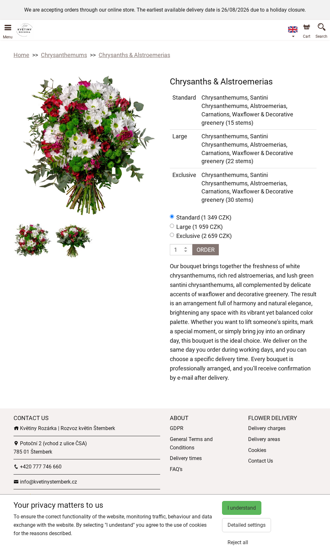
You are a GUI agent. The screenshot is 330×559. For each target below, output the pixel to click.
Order (206, 249)
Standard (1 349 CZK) (203, 217)
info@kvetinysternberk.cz (48, 482)
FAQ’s (176, 469)
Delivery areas (264, 439)
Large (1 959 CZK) (199, 226)
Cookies (257, 450)
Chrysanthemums (64, 55)
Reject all (238, 542)
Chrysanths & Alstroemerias (134, 55)
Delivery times (186, 458)
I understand (242, 508)
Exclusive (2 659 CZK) (204, 235)
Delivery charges (267, 428)
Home (21, 55)
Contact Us (260, 461)
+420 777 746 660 (40, 467)
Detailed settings (247, 525)
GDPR (176, 428)
